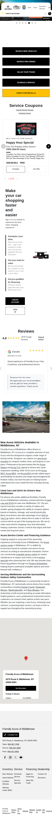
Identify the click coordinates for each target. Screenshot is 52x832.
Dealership (44, 769)
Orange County (28, 587)
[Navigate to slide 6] (32, 23)
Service (18, 769)
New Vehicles (7, 774)
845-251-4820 (15, 748)
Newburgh (40, 587)
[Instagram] (10, 757)
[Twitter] (15, 757)
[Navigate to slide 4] (25, 23)
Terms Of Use (19, 811)
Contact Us (12, 735)
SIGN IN (15, 311)
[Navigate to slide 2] (19, 23)
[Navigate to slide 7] (35, 23)
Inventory (7, 769)
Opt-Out (43, 811)
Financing (31, 769)
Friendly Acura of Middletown (6, 811)
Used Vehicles (8, 778)
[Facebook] (4, 757)
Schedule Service (25, 113)
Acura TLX (16, 467)
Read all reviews (41, 338)
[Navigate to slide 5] (29, 23)
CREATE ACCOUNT (15, 301)
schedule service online (26, 554)
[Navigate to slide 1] (16, 23)
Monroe (4, 590)
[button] (26, 658)
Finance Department (38, 563)
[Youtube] (20, 757)
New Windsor (34, 590)
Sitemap (25, 811)
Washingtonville (15, 590)
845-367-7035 (13, 744)
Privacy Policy (13, 811)
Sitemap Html (32, 811)
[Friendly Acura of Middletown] (15, 7)
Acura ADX (26, 474)
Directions (42, 778)
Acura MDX (11, 474)
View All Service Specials (24, 110)
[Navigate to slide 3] (22, 23)
